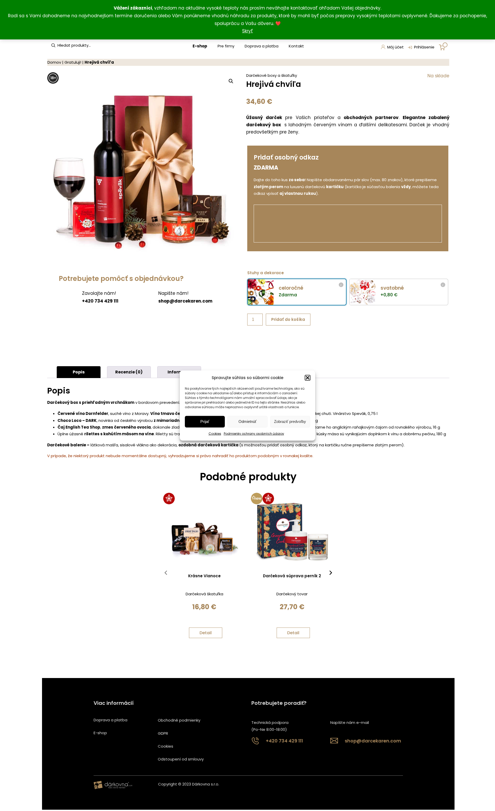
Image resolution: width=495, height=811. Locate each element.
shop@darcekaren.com (185, 301)
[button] (307, 377)
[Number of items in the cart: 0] (443, 46)
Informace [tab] (179, 372)
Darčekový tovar (292, 594)
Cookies (215, 433)
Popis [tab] (79, 372)
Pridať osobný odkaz (286, 157)
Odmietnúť (247, 421)
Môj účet (395, 47)
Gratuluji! (72, 62)
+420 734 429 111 (100, 301)
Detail (206, 633)
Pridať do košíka (288, 319)
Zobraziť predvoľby (290, 421)
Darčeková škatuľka (204, 594)
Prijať (204, 421)
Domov (54, 62)
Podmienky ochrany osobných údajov (254, 433)
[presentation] (165, 574)
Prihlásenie (424, 47)
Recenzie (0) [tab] (129, 372)
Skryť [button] (247, 31)
